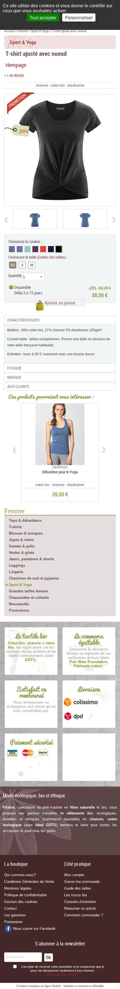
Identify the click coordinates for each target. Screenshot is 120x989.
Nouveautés (19, 604)
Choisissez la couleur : (25, 241)
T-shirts (15, 527)
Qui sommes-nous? (20, 875)
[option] (35, 219)
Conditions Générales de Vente (29, 882)
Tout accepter (43, 17)
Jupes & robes (21, 540)
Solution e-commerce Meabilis (83, 986)
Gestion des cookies (20, 902)
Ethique (14, 368)
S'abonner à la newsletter (60, 943)
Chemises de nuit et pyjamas (34, 578)
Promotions (19, 610)
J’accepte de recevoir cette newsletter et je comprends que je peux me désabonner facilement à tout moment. (62, 970)
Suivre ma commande (82, 882)
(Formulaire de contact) (62, 974)
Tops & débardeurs (25, 520)
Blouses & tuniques (26, 533)
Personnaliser (79, 17)
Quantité (14, 275)
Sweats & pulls (22, 546)
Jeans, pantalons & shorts (31, 559)
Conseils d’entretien (80, 902)
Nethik (56, 986)
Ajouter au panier (60, 303)
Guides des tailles (51, 257)
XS (13, 265)
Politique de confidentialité (25, 895)
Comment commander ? (83, 915)
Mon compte (74, 875)
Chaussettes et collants (29, 597)
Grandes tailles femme (28, 591)
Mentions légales (18, 888)
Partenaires (13, 922)
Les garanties (15, 915)
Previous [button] (15, 449)
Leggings (17, 565)
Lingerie (16, 572)
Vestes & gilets (21, 552)
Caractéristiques (23, 320)
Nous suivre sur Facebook (34, 928)
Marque (14, 377)
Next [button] (103, 449)
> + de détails (14, 75)
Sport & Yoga (20, 585)
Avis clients (18, 386)
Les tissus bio (75, 895)
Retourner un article (80, 908)
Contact (10, 908)
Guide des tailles (77, 888)
